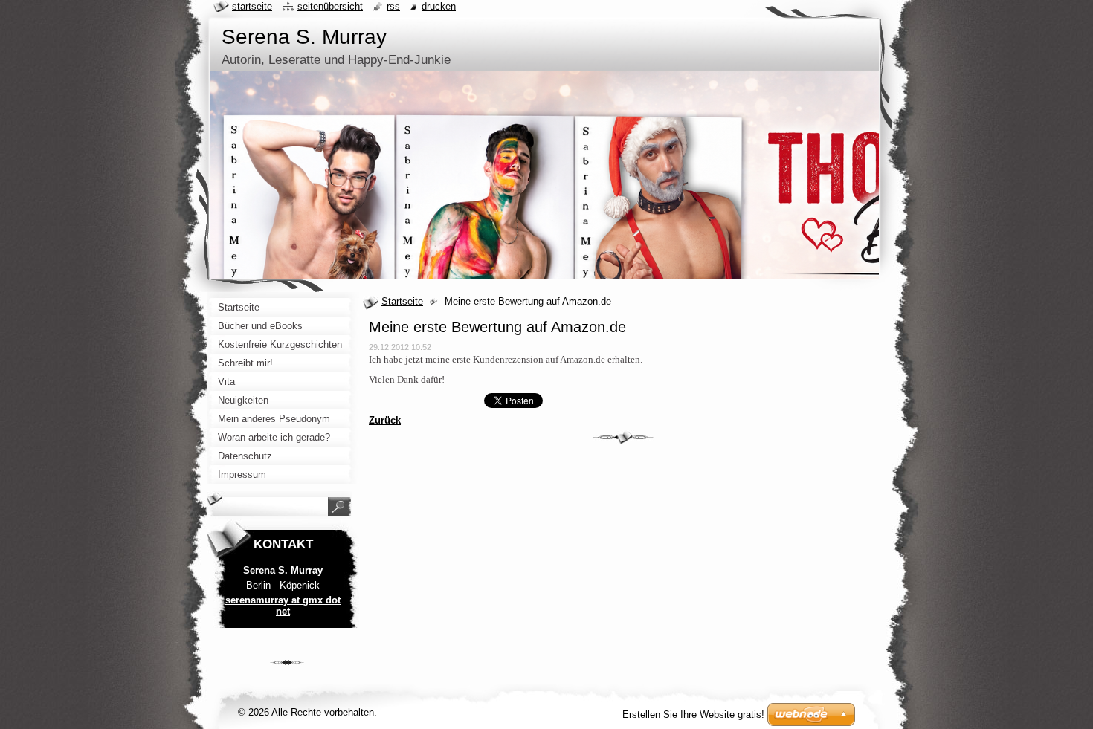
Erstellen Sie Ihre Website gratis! (693, 714)
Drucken (439, 6)
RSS (393, 6)
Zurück (385, 420)
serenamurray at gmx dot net (283, 605)
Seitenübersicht (330, 6)
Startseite (402, 301)
